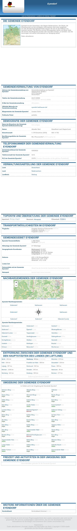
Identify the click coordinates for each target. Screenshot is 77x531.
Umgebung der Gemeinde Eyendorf (27, 382)
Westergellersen (56, 329)
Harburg (34, 174)
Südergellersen (56, 336)
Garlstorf (54, 326)
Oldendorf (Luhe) (63, 319)
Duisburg (29, 373)
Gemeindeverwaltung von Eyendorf (28, 86)
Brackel (53, 343)
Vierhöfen (54, 333)
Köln (3, 362)
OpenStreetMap (52, 298)
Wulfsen (29, 340)
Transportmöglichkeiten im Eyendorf (29, 225)
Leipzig (4, 366)
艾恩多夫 (63, 219)
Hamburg (30, 359)
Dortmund (30, 366)
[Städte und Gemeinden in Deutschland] (12, 4)
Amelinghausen (31, 336)
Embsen (4, 347)
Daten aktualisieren (27, 36)
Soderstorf (13, 319)
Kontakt (24, 526)
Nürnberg (5, 373)
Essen (53, 366)
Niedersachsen (36, 171)
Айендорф (37, 219)
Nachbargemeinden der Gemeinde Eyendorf (33, 278)
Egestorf (29, 329)
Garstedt (4, 336)
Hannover (54, 369)
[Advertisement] (38, 66)
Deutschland (36, 167)
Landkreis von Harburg (43, 16)
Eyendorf (52, 3)
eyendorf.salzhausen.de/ (39, 107)
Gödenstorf (13, 305)
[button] (16, 282)
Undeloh (4, 343)
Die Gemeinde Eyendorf (19, 21)
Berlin (3, 359)
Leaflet (38, 298)
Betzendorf (30, 347)
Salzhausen (38, 305)
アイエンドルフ (15, 219)
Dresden (29, 369)
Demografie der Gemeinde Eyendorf (28, 121)
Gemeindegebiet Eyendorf (21, 237)
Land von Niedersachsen (28, 16)
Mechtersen (55, 347)
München (54, 359)
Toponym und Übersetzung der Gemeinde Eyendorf (38, 216)
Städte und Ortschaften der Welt (40, 526)
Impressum (38, 525)
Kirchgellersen (6, 340)
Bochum (54, 373)
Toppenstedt (30, 333)
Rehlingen (30, 343)
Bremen (4, 369)
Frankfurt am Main (32, 362)
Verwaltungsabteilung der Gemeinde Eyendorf (36, 164)
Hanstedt (54, 340)
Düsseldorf (54, 362)
